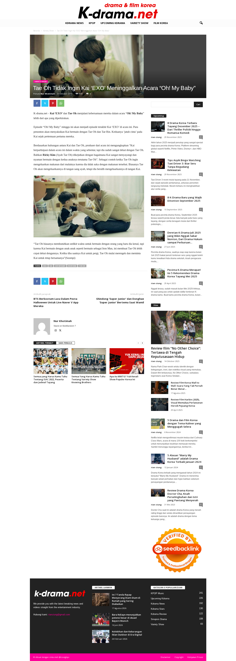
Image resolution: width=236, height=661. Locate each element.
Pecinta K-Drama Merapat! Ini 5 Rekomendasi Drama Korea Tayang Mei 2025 (184, 273)
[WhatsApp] (60, 103)
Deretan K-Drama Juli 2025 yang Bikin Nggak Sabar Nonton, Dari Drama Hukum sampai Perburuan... (184, 237)
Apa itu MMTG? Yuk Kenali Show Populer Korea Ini (124, 378)
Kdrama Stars (158, 609)
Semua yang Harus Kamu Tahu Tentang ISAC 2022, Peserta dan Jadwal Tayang (50, 379)
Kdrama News (74, 23)
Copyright (178, 657)
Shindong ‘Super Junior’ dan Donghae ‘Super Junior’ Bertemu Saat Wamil (120, 300)
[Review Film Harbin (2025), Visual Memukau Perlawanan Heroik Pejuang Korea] (159, 404)
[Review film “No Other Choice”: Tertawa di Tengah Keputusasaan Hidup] (177, 327)
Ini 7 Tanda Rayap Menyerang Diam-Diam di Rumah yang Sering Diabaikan (126, 599)
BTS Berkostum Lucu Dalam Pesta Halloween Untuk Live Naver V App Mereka (56, 302)
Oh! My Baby (60, 266)
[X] (44, 103)
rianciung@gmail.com (59, 614)
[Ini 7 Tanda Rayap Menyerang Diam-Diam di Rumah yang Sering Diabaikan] (100, 599)
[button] (201, 23)
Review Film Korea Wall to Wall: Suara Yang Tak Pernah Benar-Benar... (187, 385)
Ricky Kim (72, 266)
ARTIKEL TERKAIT (44, 343)
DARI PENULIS (65, 343)
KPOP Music (157, 593)
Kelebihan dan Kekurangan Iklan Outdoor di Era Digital (127, 633)
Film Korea (161, 23)
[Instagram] (56, 331)
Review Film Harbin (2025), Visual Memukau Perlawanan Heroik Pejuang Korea (187, 402)
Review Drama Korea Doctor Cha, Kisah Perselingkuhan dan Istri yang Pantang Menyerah (182, 495)
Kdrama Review (159, 614)
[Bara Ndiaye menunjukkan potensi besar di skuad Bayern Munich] (100, 619)
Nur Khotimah (48, 93)
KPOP (92, 23)
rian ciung (156, 137)
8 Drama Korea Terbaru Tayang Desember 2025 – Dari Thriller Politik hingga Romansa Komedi (183, 127)
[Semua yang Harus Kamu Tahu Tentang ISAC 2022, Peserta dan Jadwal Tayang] (51, 361)
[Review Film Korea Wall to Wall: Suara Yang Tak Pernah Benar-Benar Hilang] (159, 387)
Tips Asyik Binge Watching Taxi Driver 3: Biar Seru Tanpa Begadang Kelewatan (184, 165)
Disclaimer (166, 657)
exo (45, 266)
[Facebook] (37, 103)
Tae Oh (82, 266)
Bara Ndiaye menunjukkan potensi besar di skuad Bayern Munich (126, 617)
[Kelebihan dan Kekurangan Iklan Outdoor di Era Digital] (100, 636)
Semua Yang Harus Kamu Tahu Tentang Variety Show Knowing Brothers (88, 379)
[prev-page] (138, 343)
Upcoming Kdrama (113, 23)
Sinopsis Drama (159, 619)
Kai (51, 266)
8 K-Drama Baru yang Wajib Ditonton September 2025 (184, 199)
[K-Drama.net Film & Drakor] (118, 9)
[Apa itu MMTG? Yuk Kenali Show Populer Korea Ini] (127, 361)
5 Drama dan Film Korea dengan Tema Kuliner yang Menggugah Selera (184, 423)
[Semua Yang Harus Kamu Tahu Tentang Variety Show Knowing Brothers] (89, 361)
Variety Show (139, 23)
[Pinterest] (52, 103)
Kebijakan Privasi (195, 657)
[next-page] (142, 343)
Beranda (36, 30)
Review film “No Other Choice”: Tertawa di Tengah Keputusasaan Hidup (176, 352)
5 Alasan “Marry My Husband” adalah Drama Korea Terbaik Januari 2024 (184, 458)
